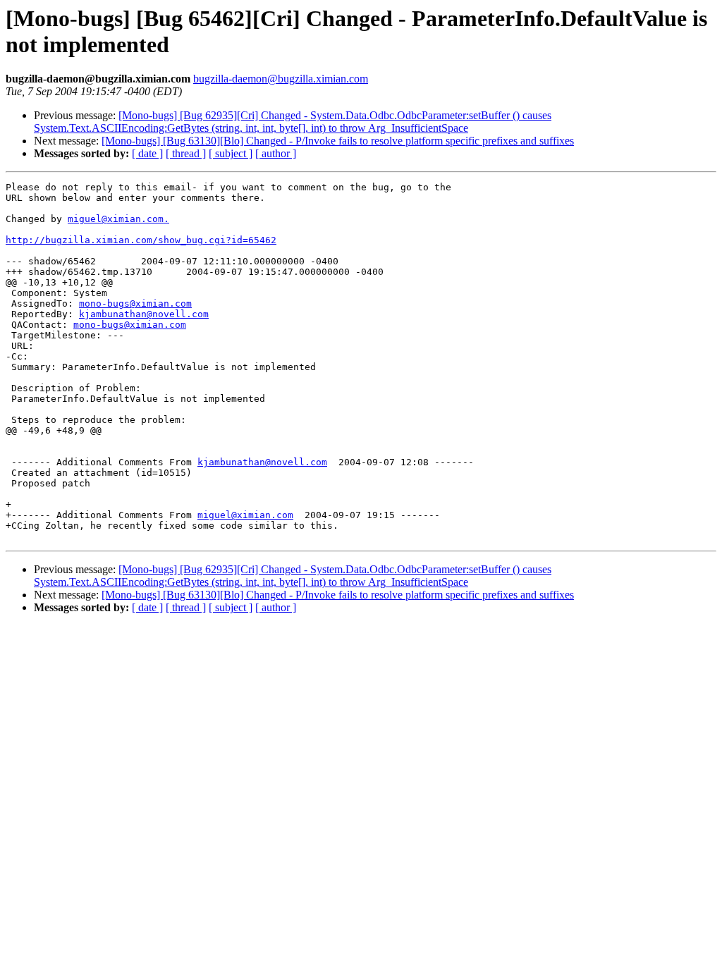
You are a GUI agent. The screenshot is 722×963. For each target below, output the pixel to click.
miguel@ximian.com (245, 515)
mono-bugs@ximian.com (135, 303)
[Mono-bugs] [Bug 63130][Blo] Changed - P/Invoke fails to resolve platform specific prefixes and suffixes (338, 141)
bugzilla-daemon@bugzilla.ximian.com (280, 79)
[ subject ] (230, 153)
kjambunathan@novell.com (144, 314)
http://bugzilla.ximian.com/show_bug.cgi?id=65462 (141, 240)
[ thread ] (186, 153)
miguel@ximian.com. (118, 219)
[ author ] (275, 153)
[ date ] (147, 153)
